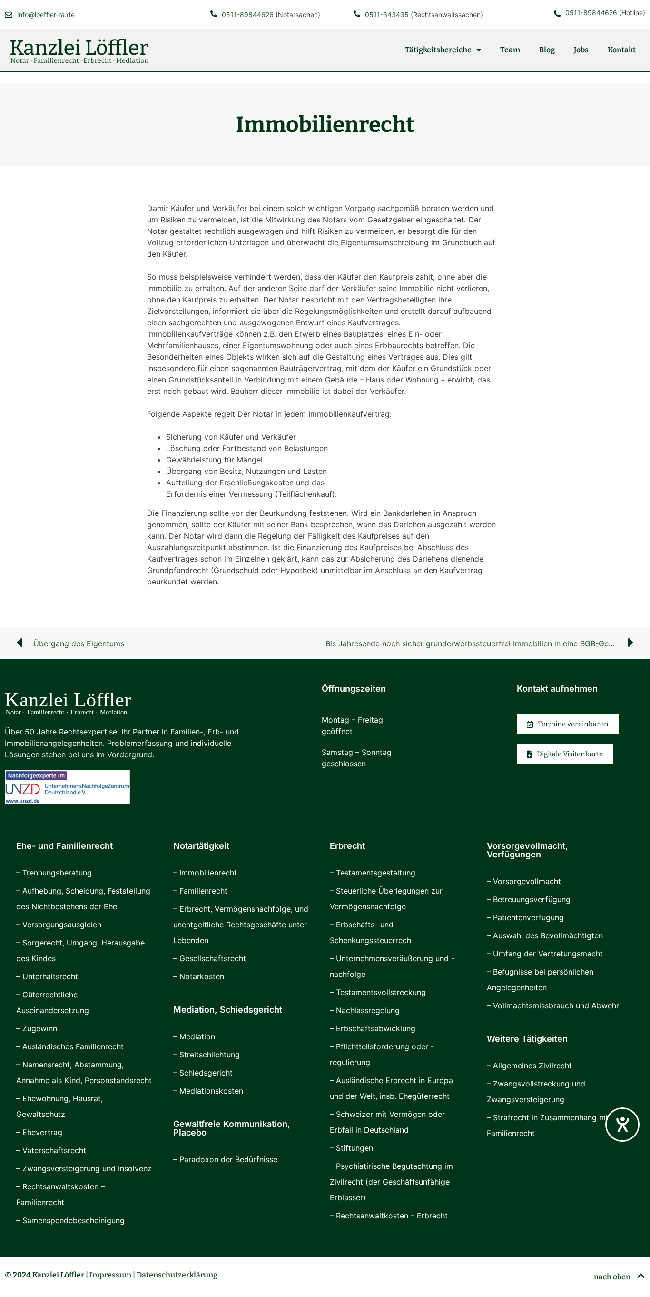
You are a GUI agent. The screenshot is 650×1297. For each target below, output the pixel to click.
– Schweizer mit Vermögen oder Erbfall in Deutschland (387, 1122)
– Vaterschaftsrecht (51, 1150)
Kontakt (622, 49)
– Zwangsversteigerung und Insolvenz (84, 1168)
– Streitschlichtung (206, 1054)
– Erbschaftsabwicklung (372, 1028)
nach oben (613, 1276)
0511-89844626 (248, 14)
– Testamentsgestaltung (372, 872)
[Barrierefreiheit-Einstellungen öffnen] (622, 1124)
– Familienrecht (200, 890)
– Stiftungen (351, 1148)
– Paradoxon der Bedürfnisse (225, 1159)
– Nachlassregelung (365, 1010)
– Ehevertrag (39, 1132)
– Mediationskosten (208, 1091)
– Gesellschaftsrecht (209, 958)
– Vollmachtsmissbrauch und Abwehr (553, 1005)
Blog (547, 49)
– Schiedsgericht (203, 1072)
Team (510, 49)
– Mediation (194, 1036)
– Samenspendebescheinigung (70, 1220)
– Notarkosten (198, 976)
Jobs (581, 49)
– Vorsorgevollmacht (524, 881)
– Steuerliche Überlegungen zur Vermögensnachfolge (386, 898)
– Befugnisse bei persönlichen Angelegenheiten (540, 979)
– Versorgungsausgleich (58, 924)
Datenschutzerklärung (177, 1274)
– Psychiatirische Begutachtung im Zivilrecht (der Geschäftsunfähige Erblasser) (391, 1181)
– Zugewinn (36, 1028)
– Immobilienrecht (205, 872)
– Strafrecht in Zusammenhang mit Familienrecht (549, 1125)
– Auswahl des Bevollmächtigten (545, 935)
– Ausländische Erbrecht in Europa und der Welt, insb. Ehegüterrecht (391, 1088)
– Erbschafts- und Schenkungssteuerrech (370, 932)
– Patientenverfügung (525, 917)
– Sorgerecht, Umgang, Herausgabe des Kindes (80, 950)
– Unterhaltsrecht (47, 976)
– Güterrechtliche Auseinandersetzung (52, 1002)
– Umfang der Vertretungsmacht (545, 953)
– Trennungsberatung (54, 872)
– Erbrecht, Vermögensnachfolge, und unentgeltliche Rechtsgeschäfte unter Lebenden (240, 924)
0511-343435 (387, 14)
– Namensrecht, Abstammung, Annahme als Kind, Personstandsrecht (84, 1072)
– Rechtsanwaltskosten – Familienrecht (60, 1194)
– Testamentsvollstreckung (378, 992)
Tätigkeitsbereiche (438, 49)
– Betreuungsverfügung (529, 899)
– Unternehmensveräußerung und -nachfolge (392, 966)
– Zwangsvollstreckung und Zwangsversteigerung (536, 1091)
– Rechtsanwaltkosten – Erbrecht (389, 1215)
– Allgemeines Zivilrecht (529, 1065)
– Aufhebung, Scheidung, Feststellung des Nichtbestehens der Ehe (83, 898)
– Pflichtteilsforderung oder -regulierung (382, 1054)
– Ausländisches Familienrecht (70, 1046)
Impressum (110, 1274)
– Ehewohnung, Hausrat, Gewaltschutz (59, 1106)
